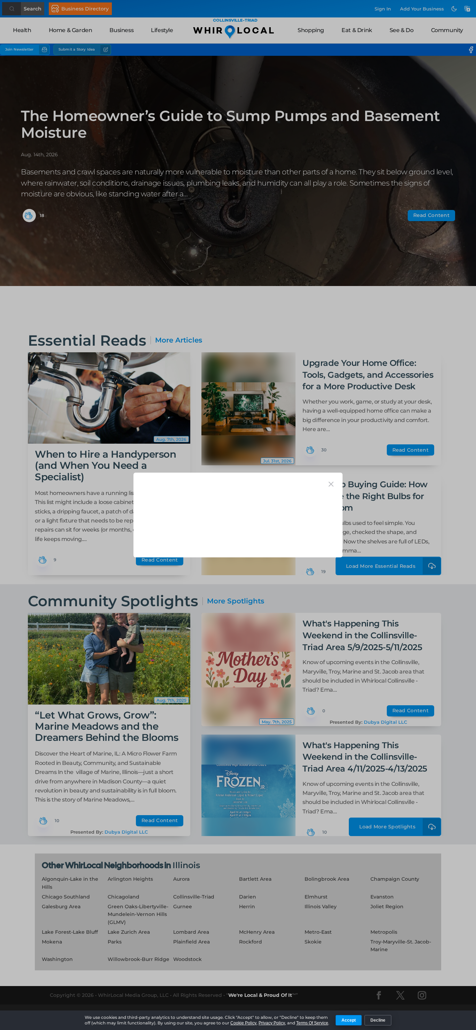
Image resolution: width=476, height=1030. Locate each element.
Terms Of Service (312, 1023)
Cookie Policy (243, 1023)
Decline (377, 1020)
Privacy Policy (272, 1023)
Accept (348, 1020)
